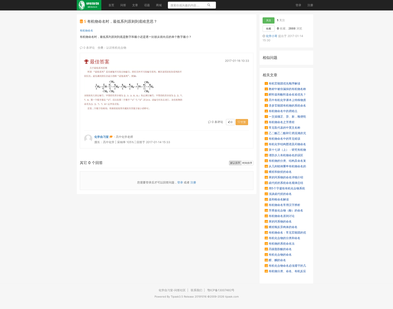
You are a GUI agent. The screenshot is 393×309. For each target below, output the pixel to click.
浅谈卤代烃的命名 (278, 193)
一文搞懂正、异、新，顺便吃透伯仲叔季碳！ (285, 116)
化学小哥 (271, 36)
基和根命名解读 (277, 199)
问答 (123, 5)
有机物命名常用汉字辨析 (282, 204)
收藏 (268, 28)
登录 (298, 5)
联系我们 (196, 290)
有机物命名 (86, 30)
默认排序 (235, 162)
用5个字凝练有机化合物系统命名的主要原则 (285, 188)
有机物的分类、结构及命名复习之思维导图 (285, 160)
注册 (310, 5)
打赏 (243, 122)
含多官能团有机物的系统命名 (286, 105)
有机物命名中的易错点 (281, 110)
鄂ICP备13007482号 (220, 290)
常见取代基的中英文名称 (283, 127)
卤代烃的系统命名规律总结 (284, 182)
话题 (147, 5)
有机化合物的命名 (278, 254)
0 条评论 (89, 47)
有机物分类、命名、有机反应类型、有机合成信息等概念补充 (285, 271)
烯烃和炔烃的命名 (278, 171)
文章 (135, 5)
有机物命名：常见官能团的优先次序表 (285, 232)
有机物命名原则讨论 (280, 215)
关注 (268, 20)
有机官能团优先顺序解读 (283, 83)
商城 (159, 5)
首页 (112, 5)
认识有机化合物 (116, 47)
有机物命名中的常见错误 (282, 138)
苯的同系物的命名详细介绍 (284, 177)
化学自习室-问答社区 (172, 290)
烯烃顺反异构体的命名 (281, 226)
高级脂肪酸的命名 (278, 249)
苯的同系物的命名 (278, 221)
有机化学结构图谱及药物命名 (285, 144)
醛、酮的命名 (275, 260)
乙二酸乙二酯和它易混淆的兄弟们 (285, 133)
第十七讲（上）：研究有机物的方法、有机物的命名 (285, 149)
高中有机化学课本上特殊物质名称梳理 (285, 99)
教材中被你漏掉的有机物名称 (286, 88)
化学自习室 (101, 136)
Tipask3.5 (177, 296)
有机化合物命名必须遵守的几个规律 (285, 265)
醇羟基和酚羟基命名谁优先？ (286, 94)
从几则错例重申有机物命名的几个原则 (285, 166)
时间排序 (247, 162)
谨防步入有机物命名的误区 (284, 155)
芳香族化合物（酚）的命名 (284, 210)
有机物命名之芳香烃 (280, 122)
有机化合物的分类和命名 (282, 237)
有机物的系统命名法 (280, 243)
